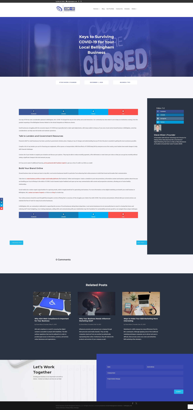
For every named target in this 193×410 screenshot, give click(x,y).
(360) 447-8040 (61, 1)
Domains (127, 8)
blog (53, 192)
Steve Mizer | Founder (67, 82)
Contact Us (119, 8)
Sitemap (76, 407)
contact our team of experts (36, 192)
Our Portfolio (110, 8)
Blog (103, 8)
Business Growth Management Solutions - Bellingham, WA (116, 405)
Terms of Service (60, 407)
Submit (178, 391)
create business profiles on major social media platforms (42, 178)
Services (95, 8)
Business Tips (125, 82)
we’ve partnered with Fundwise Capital (55, 163)
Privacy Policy (69, 407)
